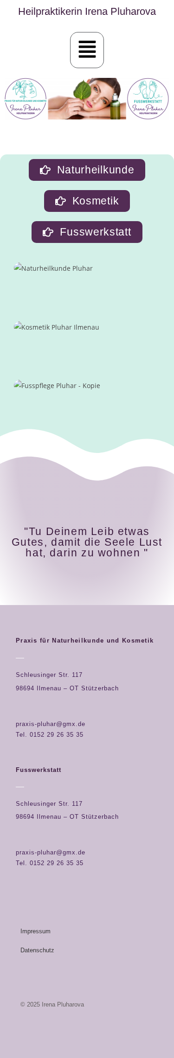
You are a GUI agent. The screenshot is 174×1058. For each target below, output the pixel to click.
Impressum (35, 931)
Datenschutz (37, 950)
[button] (87, 50)
